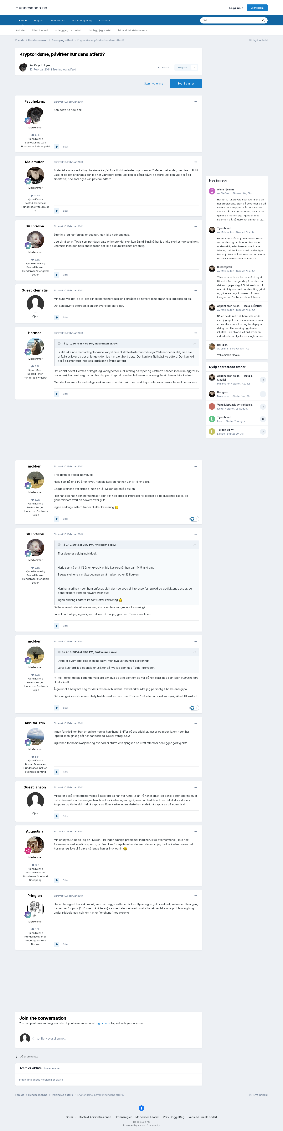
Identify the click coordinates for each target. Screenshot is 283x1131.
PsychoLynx (42, 65)
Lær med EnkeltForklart (202, 1117)
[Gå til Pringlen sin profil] (35, 909)
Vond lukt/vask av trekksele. (235, 404)
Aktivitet (20, 30)
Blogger (38, 20)
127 (36, 864)
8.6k (37, 259)
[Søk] (263, 20)
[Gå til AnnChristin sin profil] (35, 736)
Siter (65, 146)
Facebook (105, 20)
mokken (34, 466)
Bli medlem (257, 7)
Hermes (34, 333)
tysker (220, 408)
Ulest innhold (40, 30)
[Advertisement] (109, 430)
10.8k (36, 195)
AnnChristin (35, 723)
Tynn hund (223, 228)
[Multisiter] (56, 146)
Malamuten (34, 162)
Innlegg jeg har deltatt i (69, 30)
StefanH (225, 193)
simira (224, 348)
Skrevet (242, 193)
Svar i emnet (186, 83)
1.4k (36, 756)
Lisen (220, 421)
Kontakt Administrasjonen (95, 1117)
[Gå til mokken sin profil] (35, 479)
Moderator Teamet (147, 1117)
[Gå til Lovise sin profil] (212, 431)
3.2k (37, 366)
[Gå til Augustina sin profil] (35, 845)
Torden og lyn (225, 429)
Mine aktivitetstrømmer (132, 30)
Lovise (221, 433)
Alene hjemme (225, 189)
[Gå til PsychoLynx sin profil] (23, 67)
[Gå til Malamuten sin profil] (35, 175)
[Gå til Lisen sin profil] (212, 419)
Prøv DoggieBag (82, 20)
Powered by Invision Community (141, 1125)
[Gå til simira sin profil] (212, 346)
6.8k (37, 499)
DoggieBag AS (141, 1121)
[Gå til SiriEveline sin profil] (35, 239)
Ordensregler (123, 1117)
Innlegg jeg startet (100, 30)
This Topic (248, 20)
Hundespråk (224, 267)
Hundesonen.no (31, 7)
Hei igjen (222, 344)
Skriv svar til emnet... (53, 1038)
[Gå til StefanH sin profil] (212, 191)
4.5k (37, 135)
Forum (23, 20)
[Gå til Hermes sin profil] (35, 346)
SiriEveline (35, 226)
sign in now (103, 1023)
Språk (70, 1117)
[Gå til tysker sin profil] (212, 406)
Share (164, 67)
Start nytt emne (153, 83)
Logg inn (235, 7)
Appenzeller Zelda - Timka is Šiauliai (239, 305)
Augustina (35, 831)
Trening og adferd (64, 69)
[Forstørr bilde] (117, 507)
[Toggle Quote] (59, 343)
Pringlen (35, 896)
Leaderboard (57, 20)
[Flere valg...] (195, 101)
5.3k (37, 929)
